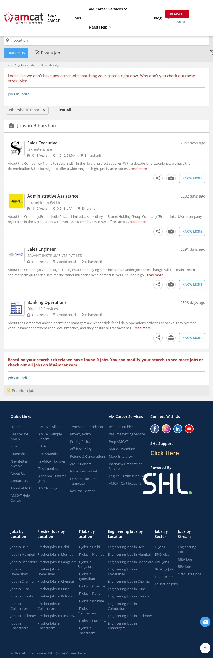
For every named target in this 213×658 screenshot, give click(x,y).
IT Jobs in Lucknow (92, 620)
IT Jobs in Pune (89, 593)
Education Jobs (166, 584)
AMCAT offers (80, 463)
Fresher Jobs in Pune (53, 588)
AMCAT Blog (47, 488)
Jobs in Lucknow (23, 615)
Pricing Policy (80, 441)
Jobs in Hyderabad (19, 571)
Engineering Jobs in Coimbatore (122, 606)
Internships (19, 453)
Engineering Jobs (187, 549)
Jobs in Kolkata (22, 596)
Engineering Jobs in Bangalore (130, 561)
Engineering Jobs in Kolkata (128, 596)
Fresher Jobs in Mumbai (56, 554)
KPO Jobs (162, 561)
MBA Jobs (185, 559)
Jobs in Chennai (22, 581)
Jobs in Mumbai (23, 554)
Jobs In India (18, 94)
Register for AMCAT (19, 436)
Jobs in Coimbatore (20, 606)
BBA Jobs (184, 566)
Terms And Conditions (87, 426)
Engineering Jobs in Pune (127, 588)
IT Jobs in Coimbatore (87, 611)
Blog (158, 18)
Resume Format (82, 490)
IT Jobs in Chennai (91, 586)
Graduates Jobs (189, 574)
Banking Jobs (165, 569)
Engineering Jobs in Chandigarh (122, 626)
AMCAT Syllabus (50, 426)
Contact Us (19, 480)
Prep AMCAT (118, 441)
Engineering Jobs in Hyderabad (122, 571)
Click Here (164, 453)
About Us (18, 473)
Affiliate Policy (81, 448)
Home (8, 65)
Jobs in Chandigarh (20, 626)
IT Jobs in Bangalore (85, 564)
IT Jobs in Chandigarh (87, 630)
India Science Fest (83, 471)
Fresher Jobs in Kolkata (55, 596)
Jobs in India (27, 65)
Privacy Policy (80, 434)
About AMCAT (21, 488)
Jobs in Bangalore (24, 561)
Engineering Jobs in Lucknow (130, 615)
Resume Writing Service (127, 434)
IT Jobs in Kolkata (91, 601)
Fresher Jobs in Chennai (56, 581)
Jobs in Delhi (20, 546)
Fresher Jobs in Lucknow (56, 615)
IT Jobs (160, 546)
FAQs (42, 446)
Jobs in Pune (20, 588)
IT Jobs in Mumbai (91, 554)
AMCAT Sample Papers (50, 436)
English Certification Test (128, 476)
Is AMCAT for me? (51, 461)
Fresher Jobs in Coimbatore (49, 606)
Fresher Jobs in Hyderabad (49, 571)
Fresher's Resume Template (83, 481)
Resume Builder (121, 426)
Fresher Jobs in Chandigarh (49, 626)
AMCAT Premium (122, 448)
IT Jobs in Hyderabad (86, 576)
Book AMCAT (53, 18)
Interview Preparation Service (126, 466)
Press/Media (48, 453)
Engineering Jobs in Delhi (126, 546)
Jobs (77, 18)
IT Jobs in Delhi (89, 546)
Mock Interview (121, 456)
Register (177, 14)
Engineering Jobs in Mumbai (129, 554)
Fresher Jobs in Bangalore (57, 561)
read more (139, 168)
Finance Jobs (164, 576)
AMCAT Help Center (20, 498)
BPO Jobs (162, 554)
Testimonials (48, 468)
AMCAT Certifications (125, 483)
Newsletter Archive (19, 463)
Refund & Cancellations (88, 456)
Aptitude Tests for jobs (52, 478)
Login (180, 22)
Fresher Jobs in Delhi (53, 546)
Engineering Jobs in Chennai (129, 581)
